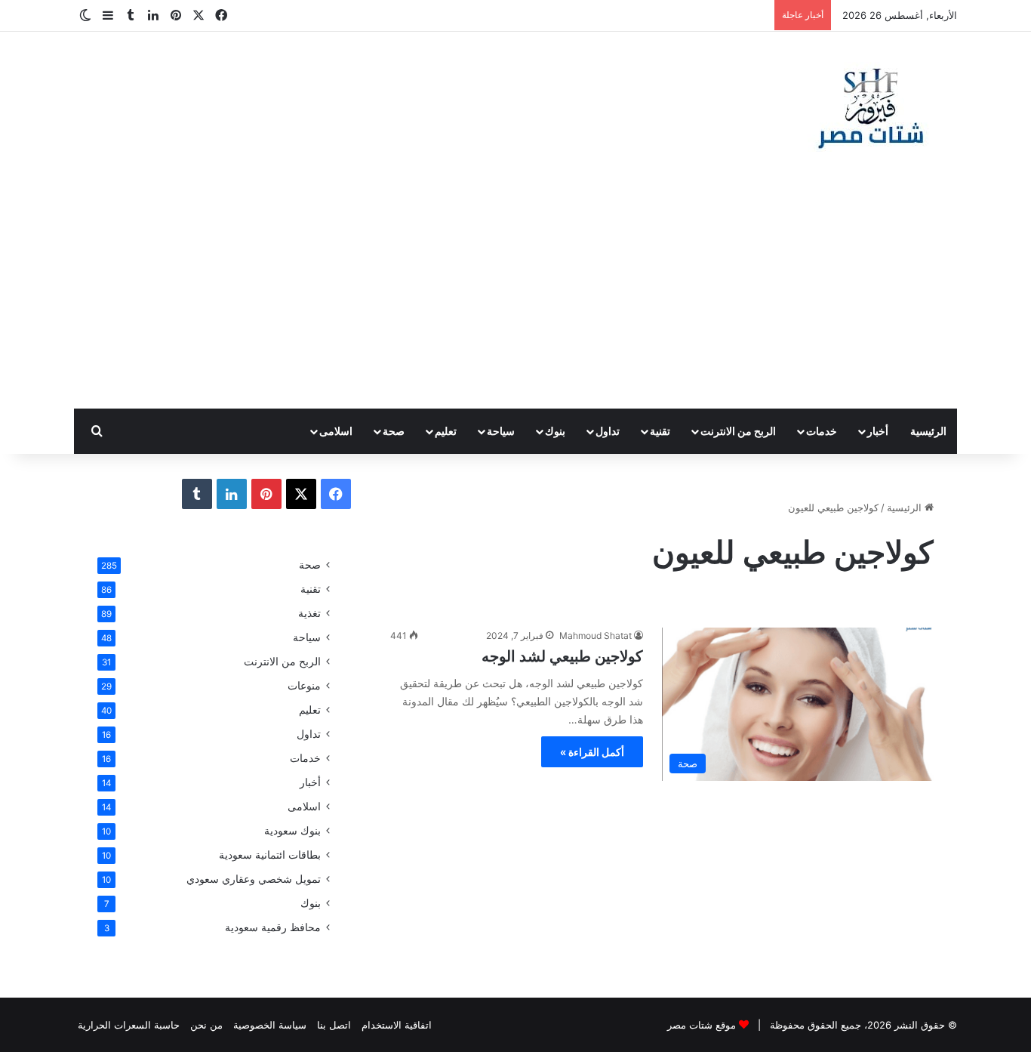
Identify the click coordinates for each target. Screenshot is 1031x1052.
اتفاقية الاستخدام (397, 1025)
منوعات (304, 686)
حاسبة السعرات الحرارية (129, 1025)
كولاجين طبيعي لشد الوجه (562, 656)
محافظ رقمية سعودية (273, 927)
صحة (394, 430)
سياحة (501, 430)
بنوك (555, 430)
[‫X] (301, 494)
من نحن (206, 1025)
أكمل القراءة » (592, 751)
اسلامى (335, 430)
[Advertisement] (515, 295)
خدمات (821, 430)
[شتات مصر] (870, 107)
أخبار (877, 430)
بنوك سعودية (292, 831)
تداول (608, 430)
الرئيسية (928, 430)
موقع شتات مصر (701, 1025)
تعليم (446, 430)
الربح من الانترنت (738, 430)
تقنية (660, 430)
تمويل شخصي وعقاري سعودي (253, 879)
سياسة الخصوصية (269, 1025)
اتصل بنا (334, 1025)
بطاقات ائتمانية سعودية (270, 855)
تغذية (309, 613)
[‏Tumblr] (197, 494)
